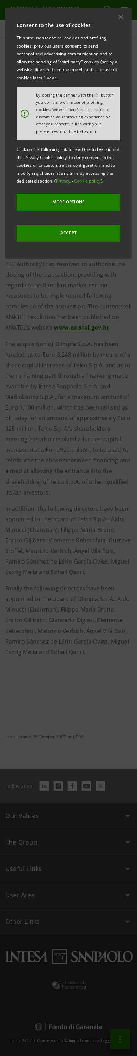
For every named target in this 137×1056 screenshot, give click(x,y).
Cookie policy (87, 181)
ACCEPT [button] (68, 233)
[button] (121, 17)
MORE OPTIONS (68, 202)
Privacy (64, 181)
